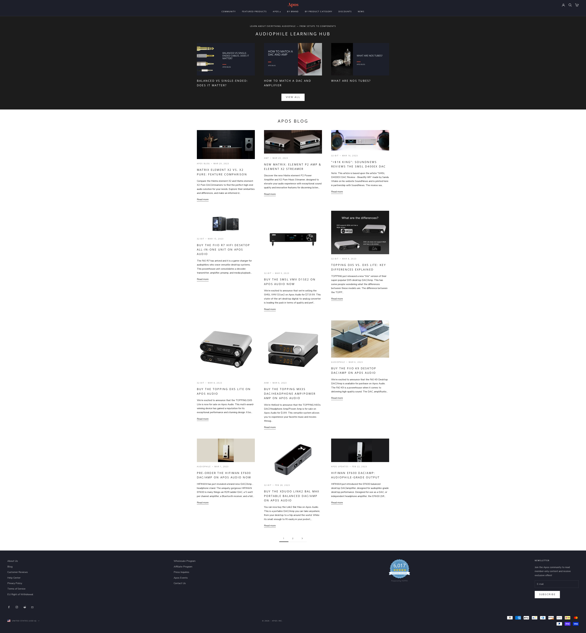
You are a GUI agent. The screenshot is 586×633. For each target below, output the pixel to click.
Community (229, 11)
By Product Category (318, 11)
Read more (203, 199)
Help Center (13, 577)
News (361, 11)
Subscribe (547, 594)
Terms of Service (16, 588)
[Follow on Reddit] (24, 607)
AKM (266, 383)
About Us (12, 561)
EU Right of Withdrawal (20, 594)
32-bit (335, 155)
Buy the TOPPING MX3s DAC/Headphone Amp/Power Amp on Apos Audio (290, 393)
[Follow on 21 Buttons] (32, 607)
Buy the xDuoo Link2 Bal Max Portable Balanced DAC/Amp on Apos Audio (291, 496)
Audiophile (338, 362)
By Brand (293, 11)
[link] (399, 571)
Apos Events (181, 577)
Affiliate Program (183, 566)
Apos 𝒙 (277, 11)
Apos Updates (340, 466)
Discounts (345, 11)
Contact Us (180, 583)
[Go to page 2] (302, 538)
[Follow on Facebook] (8, 607)
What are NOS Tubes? (351, 80)
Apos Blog (203, 163)
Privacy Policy (14, 583)
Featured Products (254, 11)
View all (293, 97)
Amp (266, 158)
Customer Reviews (17, 572)
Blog (10, 566)
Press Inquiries (181, 572)
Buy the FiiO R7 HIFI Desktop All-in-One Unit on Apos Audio (223, 249)
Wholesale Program (184, 561)
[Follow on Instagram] (16, 607)
